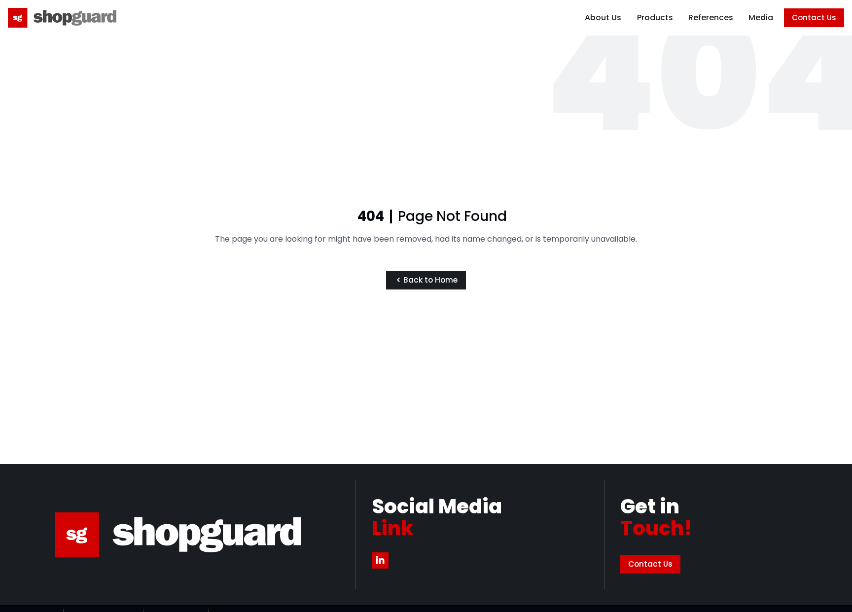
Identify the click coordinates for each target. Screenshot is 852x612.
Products (655, 17)
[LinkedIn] (380, 560)
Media (760, 17)
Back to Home (431, 280)
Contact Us (814, 17)
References (710, 17)
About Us (603, 17)
